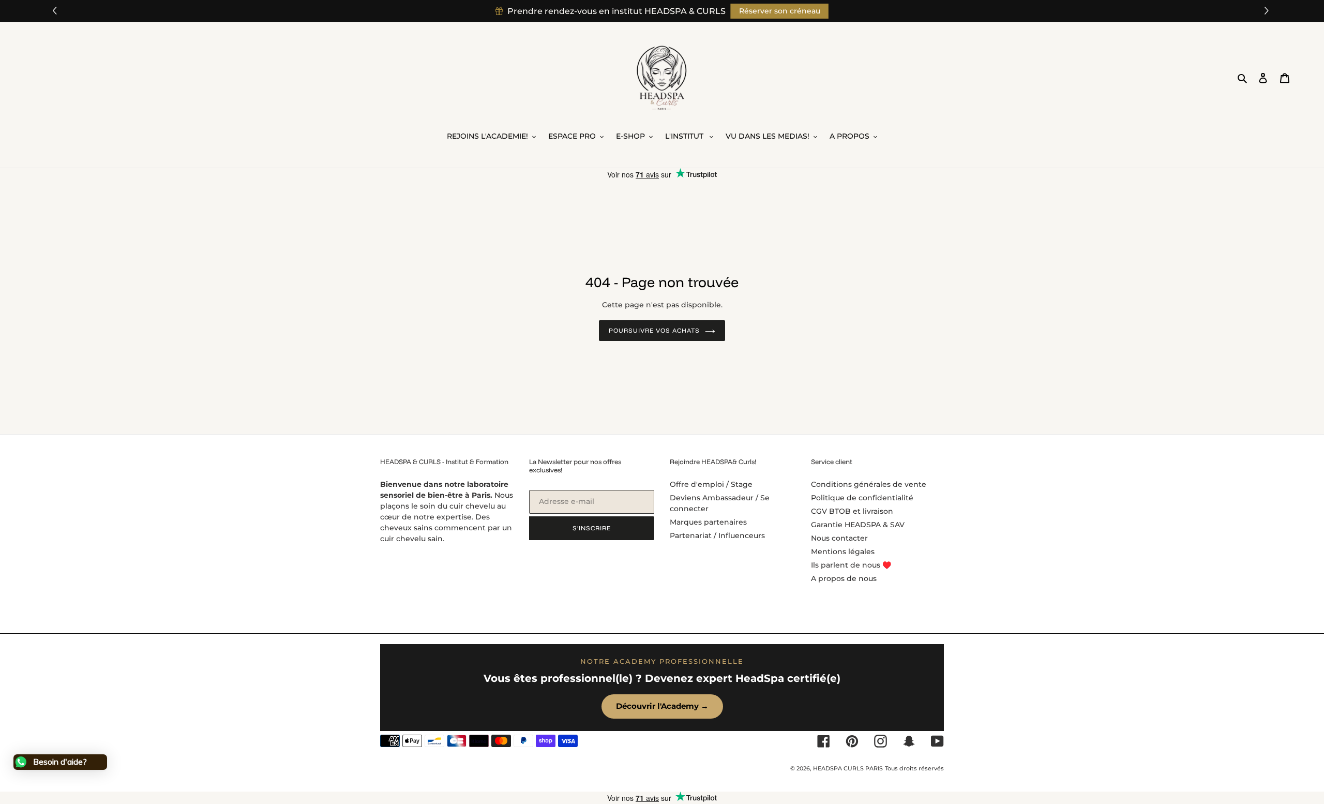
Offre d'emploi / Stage (711, 484)
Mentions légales (843, 551)
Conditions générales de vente (868, 484)
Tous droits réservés (914, 768)
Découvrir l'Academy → (662, 706)
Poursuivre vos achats (654, 330)
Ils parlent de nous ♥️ (851, 565)
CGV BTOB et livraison (852, 511)
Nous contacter (839, 538)
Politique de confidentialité (862, 497)
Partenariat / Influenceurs (717, 535)
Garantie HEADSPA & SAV (858, 524)
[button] (1268, 11)
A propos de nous (844, 578)
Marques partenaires (708, 522)
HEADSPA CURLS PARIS (848, 768)
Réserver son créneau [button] (779, 11)
